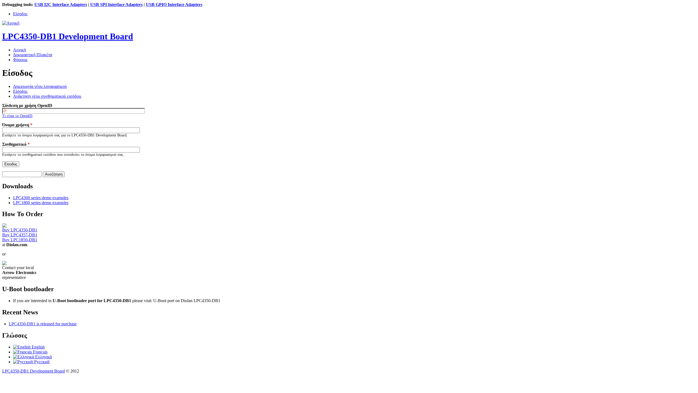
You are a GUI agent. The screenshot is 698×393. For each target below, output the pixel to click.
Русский (41, 361)
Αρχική (19, 49)
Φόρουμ (20, 59)
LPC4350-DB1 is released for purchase (43, 323)
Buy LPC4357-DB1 (19, 235)
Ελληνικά (43, 357)
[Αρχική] (10, 23)
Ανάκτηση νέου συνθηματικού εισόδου (47, 96)
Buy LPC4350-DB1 (19, 230)
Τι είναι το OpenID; (17, 116)
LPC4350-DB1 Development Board (33, 371)
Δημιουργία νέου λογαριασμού (40, 86)
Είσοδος (20, 13)
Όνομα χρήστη (17, 125)
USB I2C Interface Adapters (60, 4)
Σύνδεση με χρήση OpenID (27, 105)
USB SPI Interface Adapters (116, 4)
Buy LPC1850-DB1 (19, 239)
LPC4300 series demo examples (40, 197)
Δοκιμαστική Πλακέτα (32, 54)
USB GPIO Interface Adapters (174, 4)
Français (39, 352)
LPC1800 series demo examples (40, 202)
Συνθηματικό (16, 144)
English (38, 347)
